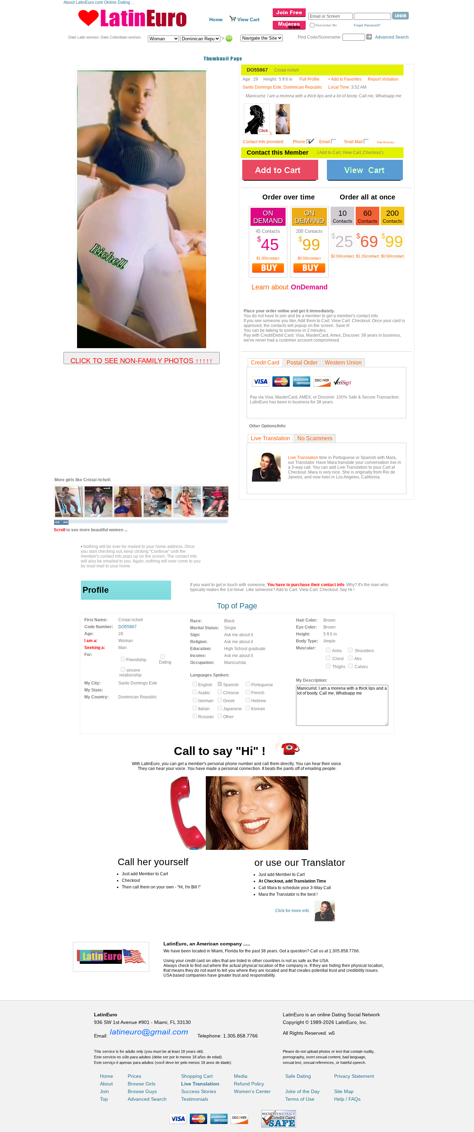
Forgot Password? (367, 25)
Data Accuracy (385, 142)
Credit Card (265, 363)
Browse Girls (141, 1083)
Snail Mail (353, 141)
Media (240, 1076)
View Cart (248, 19)
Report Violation (383, 79)
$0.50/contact (309, 258)
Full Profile (309, 79)
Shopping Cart (197, 1076)
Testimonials (194, 1099)
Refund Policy (249, 1083)
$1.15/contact (367, 256)
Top (104, 1099)
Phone (299, 141)
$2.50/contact (342, 256)
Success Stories (198, 1091)
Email (324, 141)
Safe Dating (298, 1076)
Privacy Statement (354, 1076)
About (106, 1083)
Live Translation (270, 438)
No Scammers (314, 438)
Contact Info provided (263, 141)
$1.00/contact (267, 258)
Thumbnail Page (223, 58)
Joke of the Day (302, 1091)
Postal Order (302, 363)
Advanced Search (392, 37)
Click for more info (292, 910)
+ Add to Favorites (345, 79)
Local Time (338, 87)
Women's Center (252, 1091)
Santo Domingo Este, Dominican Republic (282, 87)
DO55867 (127, 626)
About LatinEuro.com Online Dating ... (99, 2)
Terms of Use (299, 1099)
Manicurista (235, 662)
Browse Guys (142, 1091)
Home (216, 19)
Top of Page (237, 605)
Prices (134, 1076)
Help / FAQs (347, 1099)
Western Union (343, 363)
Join (104, 1091)
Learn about (290, 287)
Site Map (344, 1091)
